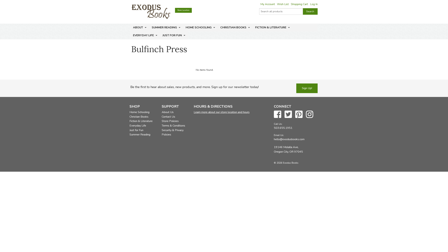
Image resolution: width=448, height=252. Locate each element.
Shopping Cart (299, 4)
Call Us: (278, 124)
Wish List (283, 4)
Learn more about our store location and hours (222, 112)
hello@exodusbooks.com (289, 139)
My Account (267, 4)
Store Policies (170, 121)
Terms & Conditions (173, 126)
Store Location (183, 10)
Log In (314, 4)
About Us (168, 112)
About (138, 27)
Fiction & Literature (270, 27)
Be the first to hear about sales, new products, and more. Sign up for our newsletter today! (194, 87)
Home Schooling (199, 27)
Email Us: (279, 135)
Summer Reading (164, 27)
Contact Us (168, 117)
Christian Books (233, 27)
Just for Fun (172, 35)
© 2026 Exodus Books (286, 162)
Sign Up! (307, 88)
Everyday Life (143, 35)
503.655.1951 (283, 128)
